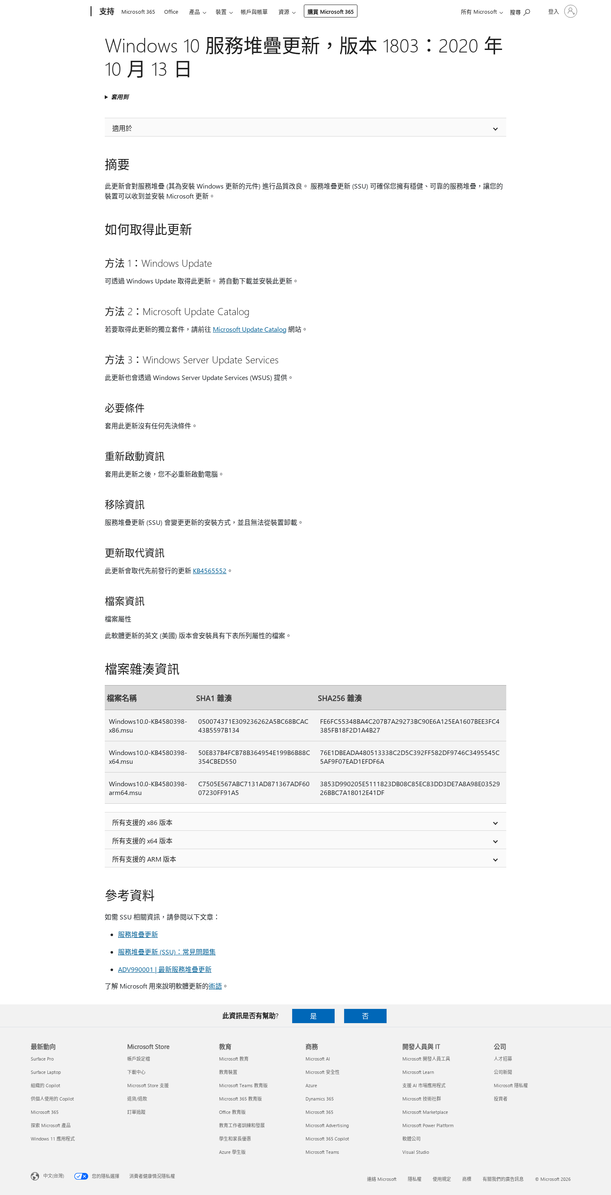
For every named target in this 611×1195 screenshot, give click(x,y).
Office (171, 11)
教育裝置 (228, 1072)
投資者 (501, 1099)
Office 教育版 (232, 1112)
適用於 (122, 128)
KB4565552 (210, 570)
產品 (194, 11)
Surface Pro (42, 1059)
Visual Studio (415, 1152)
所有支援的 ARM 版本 (144, 859)
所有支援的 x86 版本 (142, 822)
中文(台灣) (53, 1176)
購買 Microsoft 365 (331, 11)
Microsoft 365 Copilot (327, 1138)
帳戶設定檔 (138, 1059)
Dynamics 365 (320, 1099)
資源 (283, 11)
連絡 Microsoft (382, 1179)
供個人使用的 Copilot (52, 1099)
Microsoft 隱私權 (511, 1085)
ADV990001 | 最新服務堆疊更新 (165, 969)
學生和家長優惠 (235, 1138)
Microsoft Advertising (327, 1125)
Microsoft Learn (418, 1072)
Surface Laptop (46, 1072)
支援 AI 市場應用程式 (424, 1085)
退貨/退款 (137, 1099)
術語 (215, 985)
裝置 (221, 11)
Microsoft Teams (322, 1152)
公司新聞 (503, 1072)
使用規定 (442, 1179)
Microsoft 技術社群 (421, 1099)
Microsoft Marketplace (425, 1112)
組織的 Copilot (45, 1085)
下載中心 (136, 1072)
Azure (311, 1085)
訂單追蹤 (136, 1112)
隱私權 (414, 1179)
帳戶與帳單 (254, 11)
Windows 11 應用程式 (53, 1138)
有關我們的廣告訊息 (503, 1179)
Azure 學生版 (232, 1152)
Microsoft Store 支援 (148, 1085)
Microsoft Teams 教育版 (243, 1085)
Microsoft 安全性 (323, 1072)
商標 (466, 1179)
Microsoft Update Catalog (249, 329)
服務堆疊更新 (138, 934)
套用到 (119, 97)
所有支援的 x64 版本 (142, 840)
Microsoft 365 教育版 (240, 1099)
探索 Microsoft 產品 (51, 1125)
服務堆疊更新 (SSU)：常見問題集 (167, 951)
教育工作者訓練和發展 (242, 1125)
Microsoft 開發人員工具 (426, 1059)
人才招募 (503, 1059)
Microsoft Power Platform (427, 1125)
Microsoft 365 (138, 11)
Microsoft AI (318, 1059)
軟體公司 (411, 1138)
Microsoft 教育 (234, 1059)
